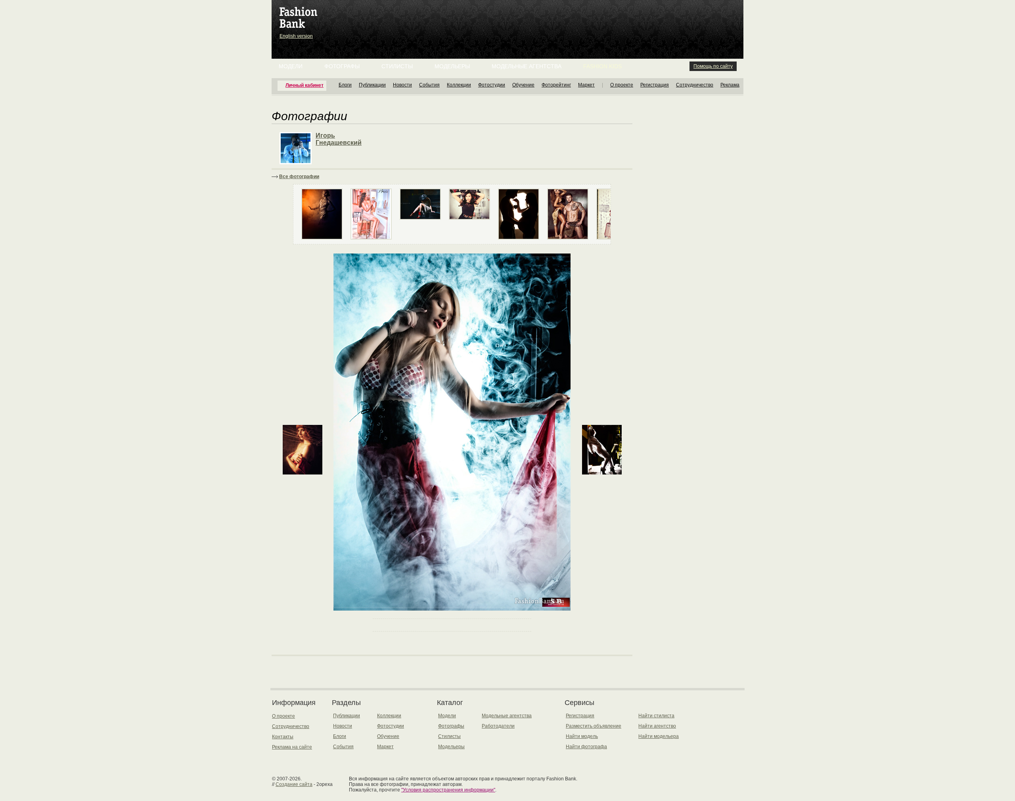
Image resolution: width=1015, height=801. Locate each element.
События (429, 85)
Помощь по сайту (713, 66)
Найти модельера (658, 736)
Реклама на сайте (292, 747)
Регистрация (654, 85)
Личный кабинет (304, 85)
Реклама (729, 85)
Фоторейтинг (556, 85)
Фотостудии (491, 85)
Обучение (523, 85)
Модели (291, 66)
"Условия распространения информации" (448, 790)
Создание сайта (294, 784)
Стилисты (397, 66)
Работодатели (498, 726)
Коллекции (459, 85)
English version (296, 36)
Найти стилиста (656, 715)
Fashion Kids (602, 66)
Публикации (372, 85)
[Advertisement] (509, 20)
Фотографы (342, 66)
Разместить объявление (593, 726)
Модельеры (452, 66)
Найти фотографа (586, 746)
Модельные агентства (526, 66)
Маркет (586, 85)
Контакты (282, 737)
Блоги (345, 85)
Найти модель (582, 736)
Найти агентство (657, 726)
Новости (402, 85)
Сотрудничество (694, 85)
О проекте (621, 85)
